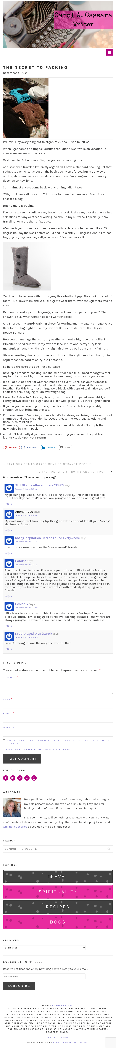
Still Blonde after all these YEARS (39, 485)
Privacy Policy (58, 1037)
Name (6, 699)
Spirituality (58, 891)
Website (9, 727)
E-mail (7, 713)
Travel (58, 876)
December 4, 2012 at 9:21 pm (26, 565)
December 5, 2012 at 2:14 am (26, 515)
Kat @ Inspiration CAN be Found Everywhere (47, 538)
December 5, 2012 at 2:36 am (26, 637)
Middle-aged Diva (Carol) (33, 634)
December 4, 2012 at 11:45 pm (26, 608)
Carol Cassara (62, 1005)
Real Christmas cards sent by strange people (49, 464)
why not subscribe (15, 826)
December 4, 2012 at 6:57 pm (26, 489)
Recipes (58, 907)
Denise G (21, 604)
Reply (8, 503)
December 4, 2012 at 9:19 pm (26, 542)
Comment (11, 677)
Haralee (20, 561)
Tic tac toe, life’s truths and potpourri (72, 471)
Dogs (58, 922)
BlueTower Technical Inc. (71, 1042)
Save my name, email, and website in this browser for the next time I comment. (58, 742)
